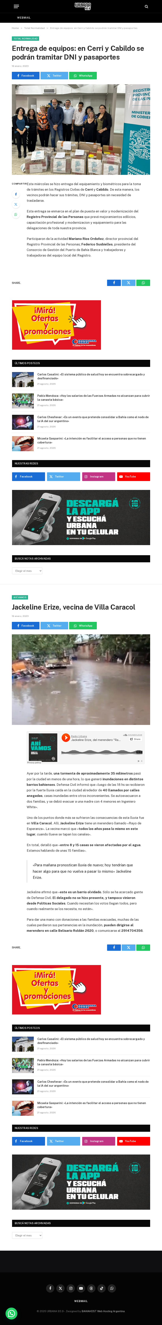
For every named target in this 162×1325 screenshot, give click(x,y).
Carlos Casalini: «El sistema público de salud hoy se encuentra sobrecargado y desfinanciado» (91, 376)
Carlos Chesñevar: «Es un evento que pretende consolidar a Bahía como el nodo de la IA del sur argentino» (93, 419)
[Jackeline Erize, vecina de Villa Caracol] (81, 679)
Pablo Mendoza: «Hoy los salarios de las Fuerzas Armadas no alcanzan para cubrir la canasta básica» (93, 397)
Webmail (24, 17)
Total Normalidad (25, 38)
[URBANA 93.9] (83, 6)
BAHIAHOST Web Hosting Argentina (103, 1311)
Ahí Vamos (19, 597)
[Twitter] (16, 204)
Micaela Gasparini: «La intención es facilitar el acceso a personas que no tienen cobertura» (91, 440)
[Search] (146, 6)
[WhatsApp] (16, 214)
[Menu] (16, 6)
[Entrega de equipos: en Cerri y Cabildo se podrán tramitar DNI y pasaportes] (81, 129)
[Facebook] (16, 194)
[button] (11, 1313)
